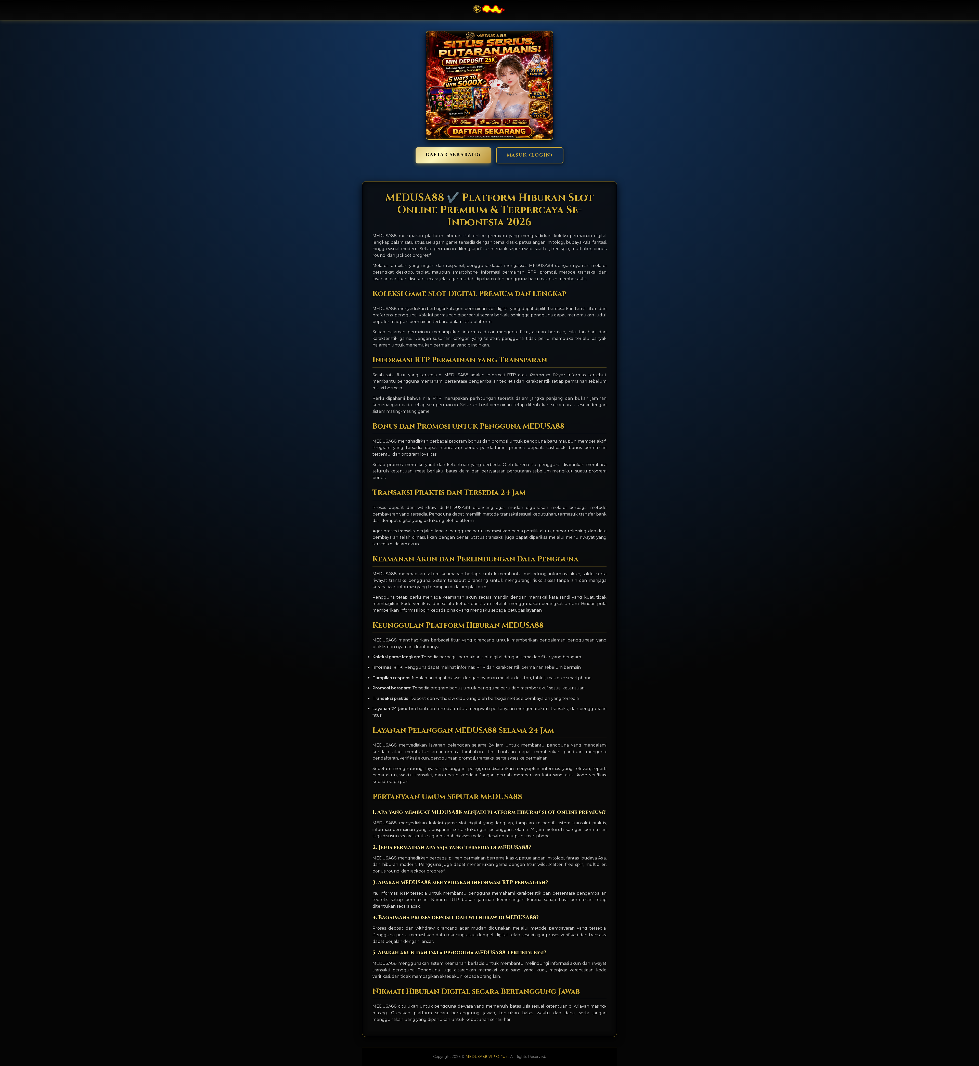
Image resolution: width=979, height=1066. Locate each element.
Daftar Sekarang (453, 154)
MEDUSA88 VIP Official (487, 1056)
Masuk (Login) (530, 155)
